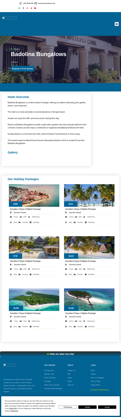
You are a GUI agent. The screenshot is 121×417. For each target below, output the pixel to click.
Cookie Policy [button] (13, 408)
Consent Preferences (99, 390)
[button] (117, 24)
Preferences (68, 407)
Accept (107, 407)
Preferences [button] (14, 411)
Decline (87, 407)
